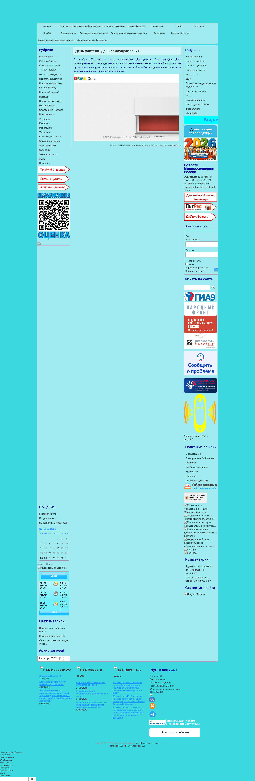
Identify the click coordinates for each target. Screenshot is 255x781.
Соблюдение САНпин (198, 104)
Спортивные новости (51, 109)
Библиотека (157, 26)
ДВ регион (191, 462)
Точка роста (159, 33)
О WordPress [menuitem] (5, 755)
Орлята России (47, 61)
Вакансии (44, 163)
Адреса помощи (157, 679)
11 (41, 548)
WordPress (141, 743)
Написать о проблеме (175, 732)
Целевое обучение (180, 33)
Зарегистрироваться (197, 267)
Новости (139, 145)
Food (178, 26)
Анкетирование (48, 145)
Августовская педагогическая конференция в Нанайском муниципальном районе (91, 705)
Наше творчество (195, 61)
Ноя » (49, 564)
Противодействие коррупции (94, 33)
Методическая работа (114, 26)
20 (49, 553)
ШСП (188, 95)
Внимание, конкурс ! (50, 101)
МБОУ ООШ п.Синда (127, 9)
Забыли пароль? (194, 271)
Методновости (47, 105)
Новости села (47, 114)
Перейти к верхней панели (11, 752)
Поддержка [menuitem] (4, 768)
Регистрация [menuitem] (5, 775)
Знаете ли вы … (48, 154)
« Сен (40, 564)
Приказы (44, 96)
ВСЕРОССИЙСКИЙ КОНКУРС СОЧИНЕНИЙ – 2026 (91, 683)
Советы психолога (49, 141)
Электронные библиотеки (200, 458)
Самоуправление (195, 100)
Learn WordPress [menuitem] (7, 765)
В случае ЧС (156, 676)
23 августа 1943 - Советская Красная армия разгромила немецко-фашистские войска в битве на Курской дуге (129, 700)
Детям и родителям (197, 480)
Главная (47, 26)
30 (62, 558)
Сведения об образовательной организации (80, 26)
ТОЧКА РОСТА (47, 70)
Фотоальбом (193, 108)
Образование (193, 453)
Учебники (44, 118)
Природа (191, 476)
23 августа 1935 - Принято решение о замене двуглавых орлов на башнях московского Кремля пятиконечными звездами (128, 712)
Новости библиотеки (50, 83)
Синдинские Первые (50, 65)
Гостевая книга (47, 513)
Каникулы (44, 123)
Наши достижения (196, 70)
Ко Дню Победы (48, 87)
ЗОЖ (42, 158)
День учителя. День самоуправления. (108, 51)
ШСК (188, 78)
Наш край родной (49, 92)
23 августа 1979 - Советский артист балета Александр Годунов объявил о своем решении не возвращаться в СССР (127, 687)
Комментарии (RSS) (135, 746)
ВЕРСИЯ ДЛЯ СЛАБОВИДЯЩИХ (200, 131)
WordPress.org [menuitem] (6, 760)
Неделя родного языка (52, 636)
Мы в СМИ (192, 113)
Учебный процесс (136, 26)
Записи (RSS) (116, 746)
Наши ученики (194, 56)
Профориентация (196, 91)
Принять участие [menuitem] (7, 757)
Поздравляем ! (47, 518)
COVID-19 (44, 150)
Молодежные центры (160, 682)
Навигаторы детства (50, 78)
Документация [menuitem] (6, 762)
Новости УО (61, 670)
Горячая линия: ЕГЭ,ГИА (162, 686)
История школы (68, 33)
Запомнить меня (194, 262)
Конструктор (154, 743)
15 (58, 548)
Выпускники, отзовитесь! (53, 522)
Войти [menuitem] (2, 773)
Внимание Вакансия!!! (50, 676)
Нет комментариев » (172, 145)
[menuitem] (127, 779)
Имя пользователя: (191, 238)
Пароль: (190, 250)
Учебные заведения (197, 467)
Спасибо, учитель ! (50, 136)
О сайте (47, 33)
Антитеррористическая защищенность (129, 33)
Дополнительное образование (92, 40)
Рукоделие (192, 471)
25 (41, 558)
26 (45, 558)
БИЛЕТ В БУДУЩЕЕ (50, 74)
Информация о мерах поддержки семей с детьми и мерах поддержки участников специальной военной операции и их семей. (55, 695)
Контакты (199, 26)
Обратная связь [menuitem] (6, 770)
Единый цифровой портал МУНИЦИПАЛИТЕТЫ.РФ (52, 683)
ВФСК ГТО (192, 74)
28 (54, 558)
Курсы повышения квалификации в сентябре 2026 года (92, 694)
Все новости (46, 56)
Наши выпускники (196, 65)
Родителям (149, 145)
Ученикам (159, 145)
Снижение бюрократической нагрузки (56, 40)
